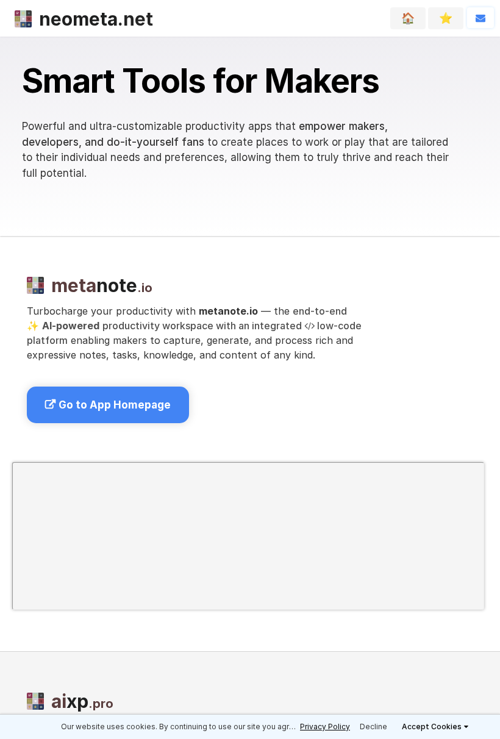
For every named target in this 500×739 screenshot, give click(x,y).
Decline (373, 726)
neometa (96, 19)
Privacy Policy (325, 726)
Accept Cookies (432, 726)
